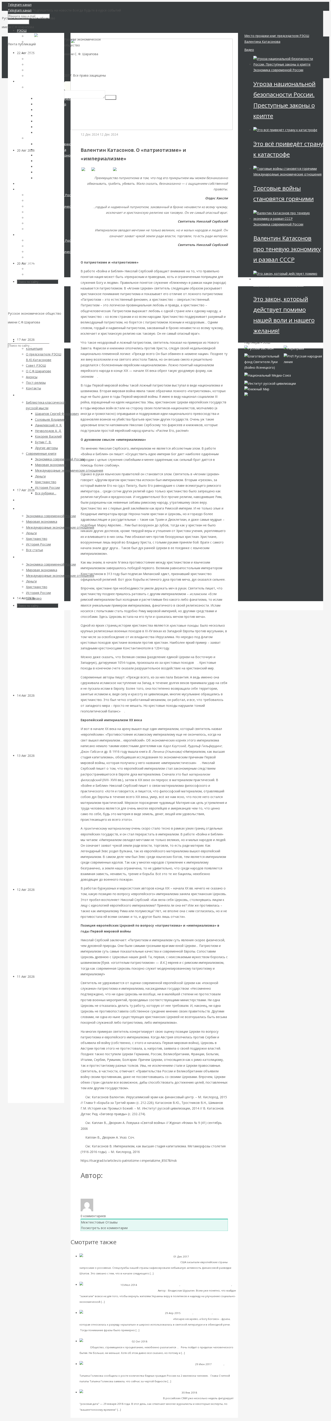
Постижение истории (97, 140)
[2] (196, 662)
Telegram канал (20, 4)
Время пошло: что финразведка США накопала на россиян (134, 1262)
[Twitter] (121, 169)
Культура (42, 695)
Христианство (203, 1313)
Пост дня (187, 1313)
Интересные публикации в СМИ (158, 1285)
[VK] (86, 169)
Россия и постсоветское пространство (206, 1285)
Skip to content (19, 331)
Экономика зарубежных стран (99, 1290)
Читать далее (164, 1273)
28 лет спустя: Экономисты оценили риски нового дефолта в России (39, 304)
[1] (95, 376)
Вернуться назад (83, 36)
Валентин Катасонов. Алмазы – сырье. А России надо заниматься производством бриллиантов (40, 649)
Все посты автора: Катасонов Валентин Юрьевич (121, 1190)
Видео (249, 50)
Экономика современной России (278, 70)
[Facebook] (101, 169)
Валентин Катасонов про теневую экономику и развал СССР (287, 248)
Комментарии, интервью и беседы (102, 1369)
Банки (39, 755)
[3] (122, 711)
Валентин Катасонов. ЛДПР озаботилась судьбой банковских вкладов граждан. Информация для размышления (37, 822)
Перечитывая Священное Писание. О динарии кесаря (131, 1318)
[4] (198, 763)
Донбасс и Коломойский (138, 1290)
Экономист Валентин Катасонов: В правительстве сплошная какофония (181, 1369)
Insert (110, 97)
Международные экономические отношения (287, 174)
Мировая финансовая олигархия (278, 285)
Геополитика (206, 1392)
